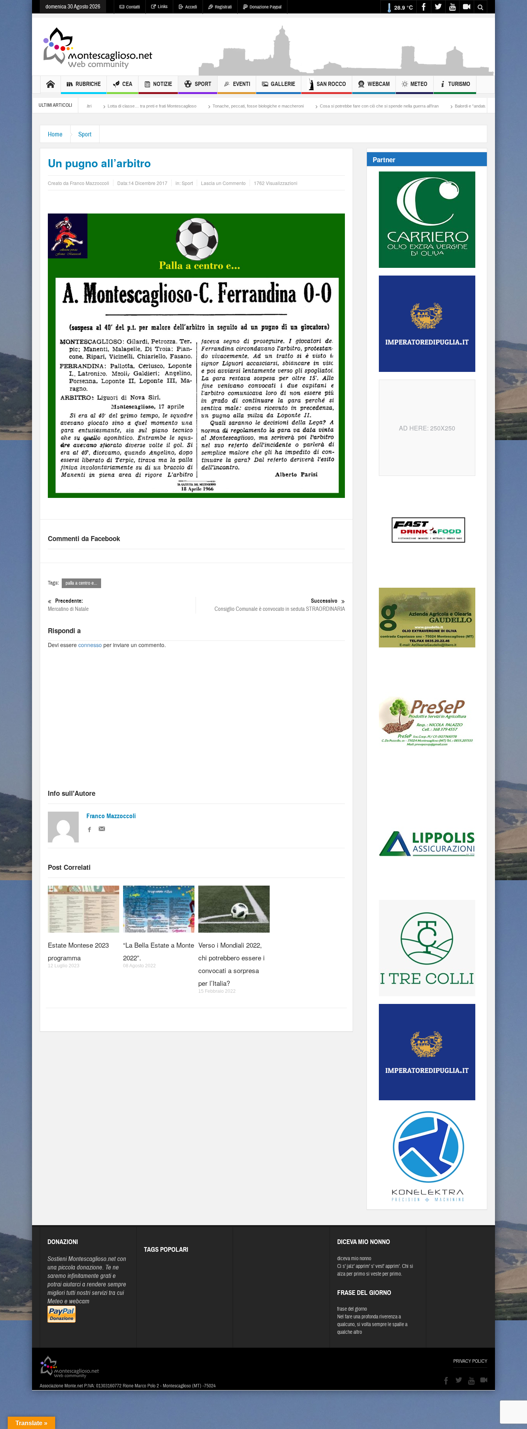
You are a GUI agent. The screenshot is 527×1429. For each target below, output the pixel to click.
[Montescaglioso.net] (97, 46)
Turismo (459, 84)
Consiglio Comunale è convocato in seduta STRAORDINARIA (280, 605)
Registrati (223, 7)
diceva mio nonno (354, 1258)
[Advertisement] (346, 72)
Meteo (418, 84)
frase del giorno (352, 1309)
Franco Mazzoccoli (111, 816)
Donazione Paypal (266, 7)
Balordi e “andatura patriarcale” (426, 106)
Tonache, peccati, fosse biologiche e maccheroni (200, 106)
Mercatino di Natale (68, 605)
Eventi (241, 84)
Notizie (162, 84)
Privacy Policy (470, 1361)
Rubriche (88, 84)
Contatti (133, 7)
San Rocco (331, 84)
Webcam (379, 84)
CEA (127, 84)
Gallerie (283, 84)
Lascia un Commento (223, 183)
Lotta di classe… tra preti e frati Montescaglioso (94, 106)
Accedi (191, 7)
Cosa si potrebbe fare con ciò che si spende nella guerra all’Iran (321, 106)
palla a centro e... (81, 583)
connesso (90, 645)
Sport (203, 84)
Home (55, 134)
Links (162, 6)
